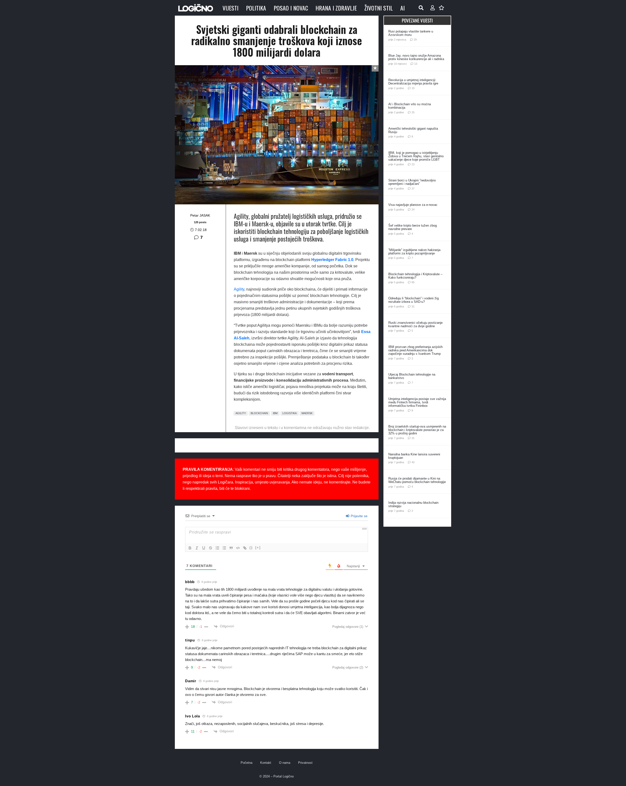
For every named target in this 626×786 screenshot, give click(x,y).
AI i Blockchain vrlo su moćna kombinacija (409, 105)
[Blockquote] (231, 548)
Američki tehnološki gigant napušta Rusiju (413, 130)
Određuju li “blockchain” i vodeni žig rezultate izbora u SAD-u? (413, 300)
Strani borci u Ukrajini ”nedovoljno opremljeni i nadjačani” (412, 182)
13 (415, 63)
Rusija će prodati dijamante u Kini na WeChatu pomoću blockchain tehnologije (417, 480)
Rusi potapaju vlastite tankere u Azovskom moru (410, 33)
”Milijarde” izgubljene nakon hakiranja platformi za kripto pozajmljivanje (414, 251)
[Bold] (190, 548)
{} (251, 547)
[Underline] (203, 548)
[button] (421, 7)
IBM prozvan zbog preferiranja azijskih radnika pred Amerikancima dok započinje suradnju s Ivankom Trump (415, 350)
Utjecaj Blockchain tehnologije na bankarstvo (411, 376)
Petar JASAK (200, 215)
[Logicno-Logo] (195, 7)
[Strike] (210, 548)
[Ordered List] (217, 548)
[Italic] (196, 548)
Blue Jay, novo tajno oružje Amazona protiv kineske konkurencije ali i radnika (416, 57)
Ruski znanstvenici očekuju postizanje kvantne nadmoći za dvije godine (415, 324)
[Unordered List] (224, 548)
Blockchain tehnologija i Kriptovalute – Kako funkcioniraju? (415, 275)
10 (413, 88)
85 (413, 282)
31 (413, 306)
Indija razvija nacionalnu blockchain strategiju (413, 504)
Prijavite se (359, 516)
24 (413, 209)
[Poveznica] (432, 7)
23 (413, 164)
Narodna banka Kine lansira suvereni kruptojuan (414, 456)
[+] (258, 547)
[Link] (244, 548)
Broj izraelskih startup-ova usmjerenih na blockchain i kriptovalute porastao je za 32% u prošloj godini (417, 430)
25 (413, 112)
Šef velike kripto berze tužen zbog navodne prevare (412, 227)
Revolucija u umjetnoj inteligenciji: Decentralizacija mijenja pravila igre (413, 81)
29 (415, 39)
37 (413, 188)
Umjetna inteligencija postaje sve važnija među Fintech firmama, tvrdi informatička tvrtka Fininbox (417, 402)
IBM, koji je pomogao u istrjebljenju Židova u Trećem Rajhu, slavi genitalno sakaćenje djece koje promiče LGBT (416, 156)
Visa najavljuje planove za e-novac (412, 205)
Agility (239, 289)
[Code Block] (238, 548)
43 (413, 462)
